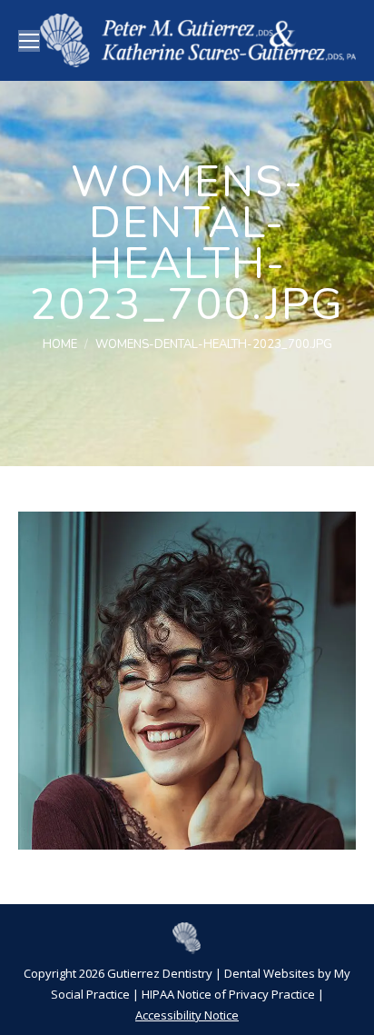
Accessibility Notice (187, 1015)
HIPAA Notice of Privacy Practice (228, 994)
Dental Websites (269, 973)
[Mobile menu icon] (29, 41)
